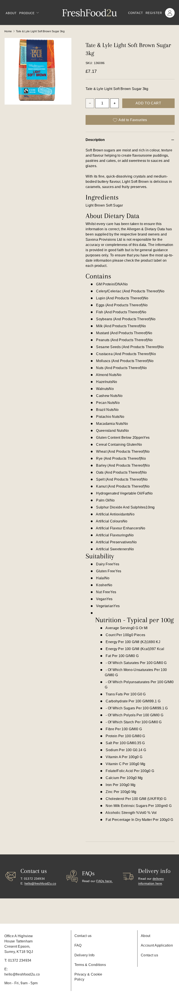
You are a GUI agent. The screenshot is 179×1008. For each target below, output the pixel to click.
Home (8, 31)
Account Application (157, 945)
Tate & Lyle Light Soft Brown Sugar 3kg (40, 31)
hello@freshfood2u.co (40, 883)
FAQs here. (104, 881)
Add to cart (148, 103)
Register (154, 13)
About (11, 13)
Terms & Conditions (90, 965)
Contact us (83, 936)
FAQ (78, 945)
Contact (135, 13)
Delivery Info (84, 955)
